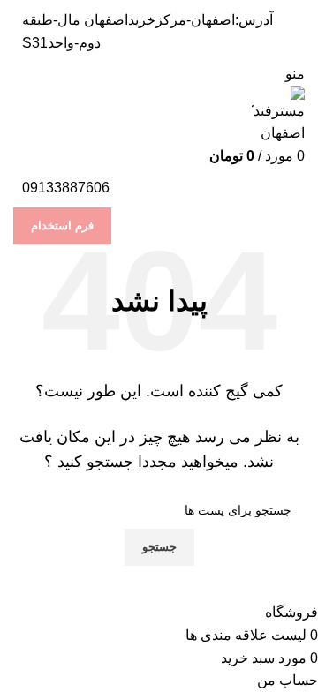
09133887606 (66, 187)
